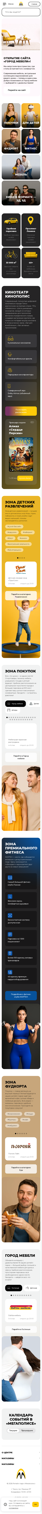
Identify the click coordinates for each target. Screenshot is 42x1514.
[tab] (15, 703)
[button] (18, 558)
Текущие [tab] (13, 1431)
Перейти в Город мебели (21, 757)
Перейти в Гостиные (21, 1329)
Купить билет (25, 478)
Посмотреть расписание (21, 411)
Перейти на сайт (17, 90)
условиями (13, 1508)
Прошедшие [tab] (27, 1431)
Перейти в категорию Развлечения (21, 595)
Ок (35, 1504)
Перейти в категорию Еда (21, 1169)
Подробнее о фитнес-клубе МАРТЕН (21, 995)
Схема (34, 4)
